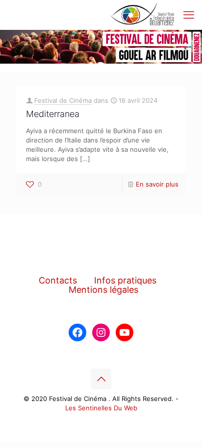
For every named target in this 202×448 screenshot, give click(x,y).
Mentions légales (103, 289)
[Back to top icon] (101, 379)
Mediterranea (52, 114)
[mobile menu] (188, 14)
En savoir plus (157, 184)
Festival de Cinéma (63, 100)
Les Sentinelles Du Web (101, 408)
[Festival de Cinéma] (142, 14)
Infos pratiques (125, 280)
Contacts (58, 280)
